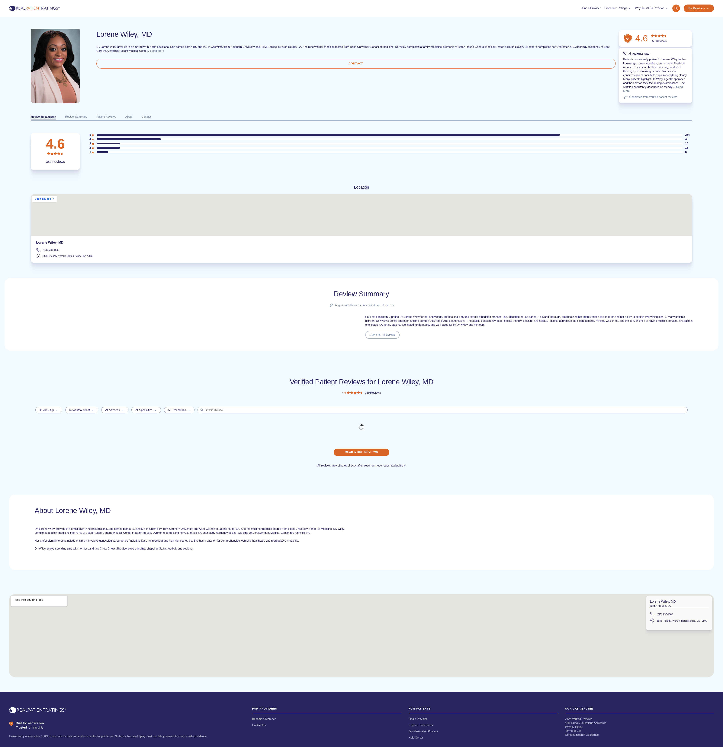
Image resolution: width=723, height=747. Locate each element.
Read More (157, 50)
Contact (146, 116)
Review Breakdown (43, 116)
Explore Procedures (421, 725)
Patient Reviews (106, 116)
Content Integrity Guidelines (582, 734)
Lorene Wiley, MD (49, 242)
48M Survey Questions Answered (585, 722)
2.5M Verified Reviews (578, 718)
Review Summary (76, 116)
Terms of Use (573, 730)
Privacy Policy (574, 726)
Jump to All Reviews (382, 334)
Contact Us (259, 725)
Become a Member (264, 718)
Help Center (416, 737)
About (128, 116)
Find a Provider (418, 718)
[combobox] (49, 410)
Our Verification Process (423, 731)
